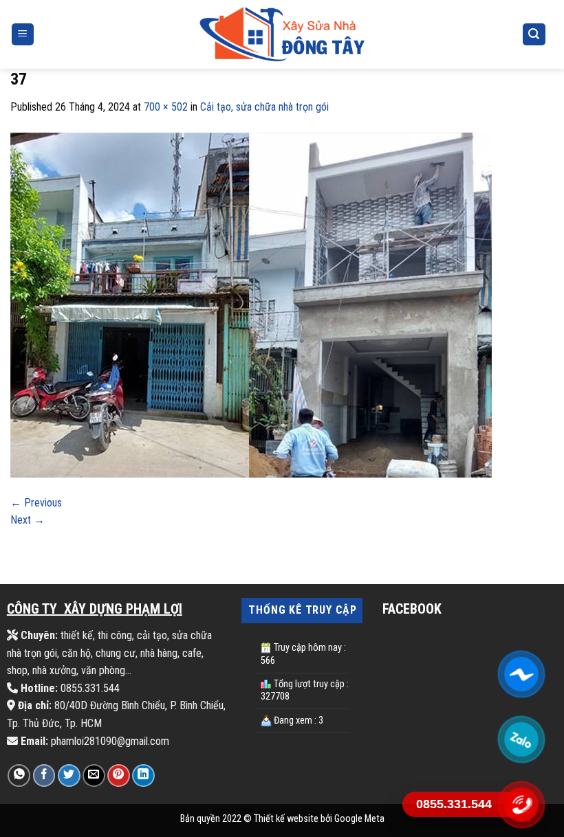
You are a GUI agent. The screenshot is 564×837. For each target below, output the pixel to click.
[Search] (534, 34)
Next (27, 519)
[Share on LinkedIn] (143, 775)
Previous (36, 502)
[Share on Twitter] (69, 775)
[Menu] (23, 34)
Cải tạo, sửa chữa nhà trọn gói (264, 106)
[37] (251, 304)
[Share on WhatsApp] (19, 775)
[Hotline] (521, 805)
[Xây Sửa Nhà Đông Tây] (282, 34)
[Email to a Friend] (94, 775)
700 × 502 (166, 106)
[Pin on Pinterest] (118, 775)
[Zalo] (521, 739)
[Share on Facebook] (44, 775)
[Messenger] (521, 674)
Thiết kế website (286, 819)
